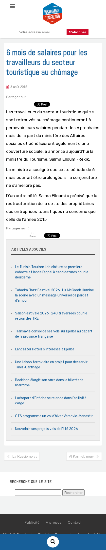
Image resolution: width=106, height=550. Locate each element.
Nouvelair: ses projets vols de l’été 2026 (46, 429)
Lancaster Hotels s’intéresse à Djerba (44, 349)
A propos (54, 522)
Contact (75, 522)
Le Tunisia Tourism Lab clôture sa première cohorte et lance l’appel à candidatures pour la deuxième (51, 272)
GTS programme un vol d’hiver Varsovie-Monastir (54, 416)
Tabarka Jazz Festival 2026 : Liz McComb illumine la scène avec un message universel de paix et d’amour (54, 295)
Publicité (32, 522)
